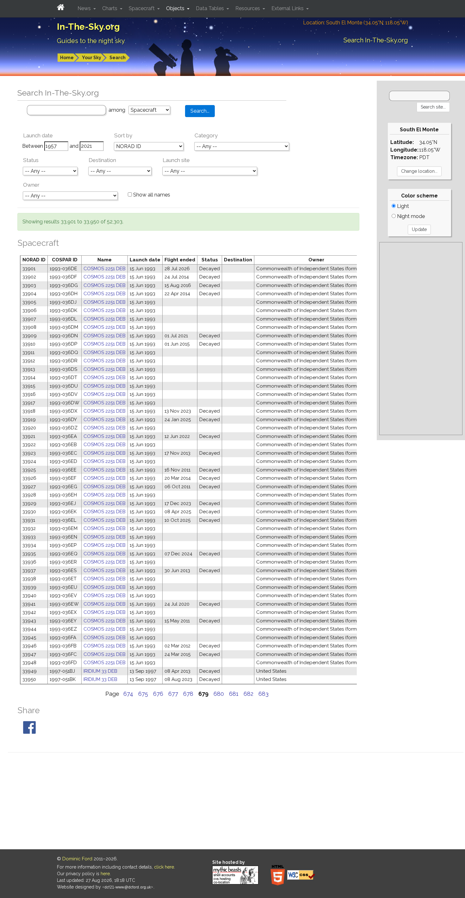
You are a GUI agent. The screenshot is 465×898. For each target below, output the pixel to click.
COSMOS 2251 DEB (105, 268)
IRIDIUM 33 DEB (100, 671)
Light (402, 206)
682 (248, 693)
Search (117, 57)
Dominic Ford (77, 859)
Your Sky (91, 57)
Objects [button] (176, 8)
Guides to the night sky (91, 41)
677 (173, 693)
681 (234, 693)
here (105, 873)
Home (67, 57)
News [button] (85, 8)
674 (128, 693)
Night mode (410, 216)
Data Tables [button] (210, 8)
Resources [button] (248, 8)
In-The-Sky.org (88, 27)
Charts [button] (110, 8)
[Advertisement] (421, 338)
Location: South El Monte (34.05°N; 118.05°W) (355, 23)
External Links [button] (288, 8)
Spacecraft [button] (142, 8)
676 (158, 693)
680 (219, 693)
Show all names (151, 195)
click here (164, 867)
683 (263, 693)
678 (188, 693)
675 (143, 693)
